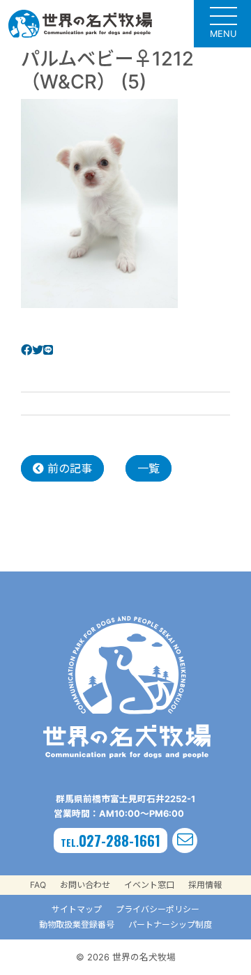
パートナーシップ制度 (170, 924)
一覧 (148, 468)
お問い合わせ (85, 885)
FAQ (38, 885)
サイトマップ (77, 909)
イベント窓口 (149, 885)
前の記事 (68, 468)
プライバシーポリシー (157, 909)
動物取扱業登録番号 (76, 924)
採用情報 (205, 885)
